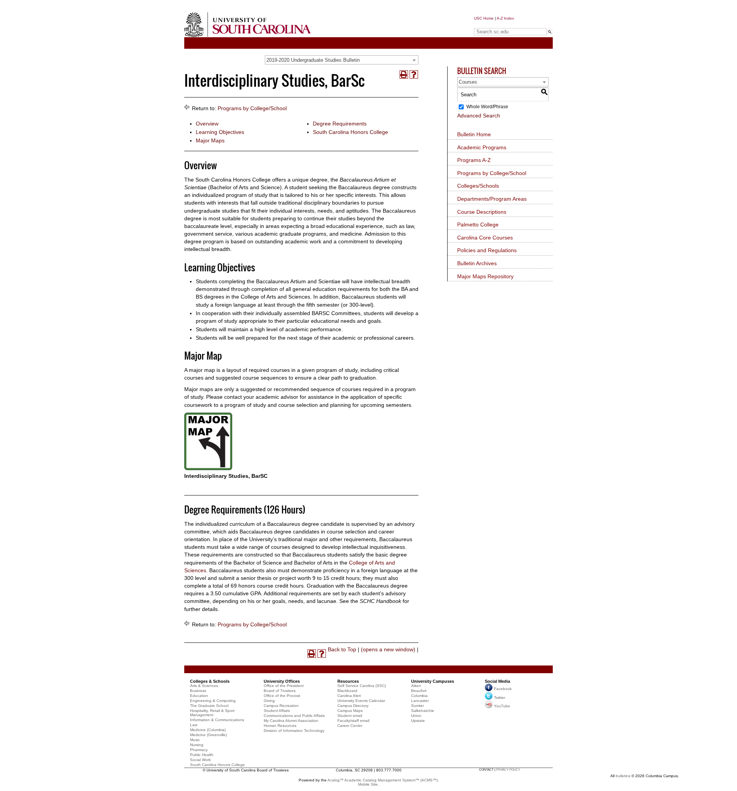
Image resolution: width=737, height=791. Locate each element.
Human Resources (280, 725)
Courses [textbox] (468, 82)
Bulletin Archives (477, 263)
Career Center (349, 725)
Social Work (200, 760)
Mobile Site (368, 784)
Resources (348, 681)
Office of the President (284, 686)
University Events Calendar (361, 701)
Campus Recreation (281, 705)
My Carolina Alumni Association (291, 720)
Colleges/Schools (478, 186)
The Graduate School (209, 705)
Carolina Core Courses (485, 237)
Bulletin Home (474, 134)
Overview (207, 124)
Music (195, 740)
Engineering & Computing (213, 701)
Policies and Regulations (487, 250)
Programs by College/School (252, 108)
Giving (269, 701)
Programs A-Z (474, 160)
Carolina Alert (349, 696)
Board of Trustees (280, 691)
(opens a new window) (388, 649)
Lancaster (420, 701)
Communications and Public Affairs (294, 715)
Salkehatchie (422, 710)
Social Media (497, 681)
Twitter (499, 697)
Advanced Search (478, 115)
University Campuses (432, 681)
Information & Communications (217, 720)
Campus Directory (352, 705)
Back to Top (342, 649)
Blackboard (347, 691)
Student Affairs (277, 710)
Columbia (419, 696)
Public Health (201, 755)
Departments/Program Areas (492, 199)
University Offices (282, 681)
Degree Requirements (340, 124)
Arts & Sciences (204, 686)
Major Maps (210, 140)
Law (193, 725)
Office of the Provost (282, 696)
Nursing (196, 745)
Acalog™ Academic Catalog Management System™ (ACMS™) (382, 780)
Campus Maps (350, 710)
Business (198, 691)
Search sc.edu (493, 24)
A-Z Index (505, 18)
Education (199, 696)
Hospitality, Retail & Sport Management (212, 712)
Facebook (503, 689)
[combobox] (341, 59)
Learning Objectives (220, 132)
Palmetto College (478, 224)
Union (416, 715)
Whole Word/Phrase (487, 106)
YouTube (502, 706)
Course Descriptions (481, 212)
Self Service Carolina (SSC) (361, 686)
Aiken (416, 686)
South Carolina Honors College (350, 132)
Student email (349, 715)
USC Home (484, 18)
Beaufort (418, 691)
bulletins (623, 776)
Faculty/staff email (353, 720)
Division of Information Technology (294, 730)
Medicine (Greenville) (208, 735)
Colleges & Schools (210, 681)
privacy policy (508, 769)
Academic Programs (481, 147)
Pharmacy (199, 750)
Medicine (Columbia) (208, 730)
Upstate (418, 720)
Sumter (417, 705)
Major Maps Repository (485, 276)
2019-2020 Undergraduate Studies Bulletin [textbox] (313, 60)
